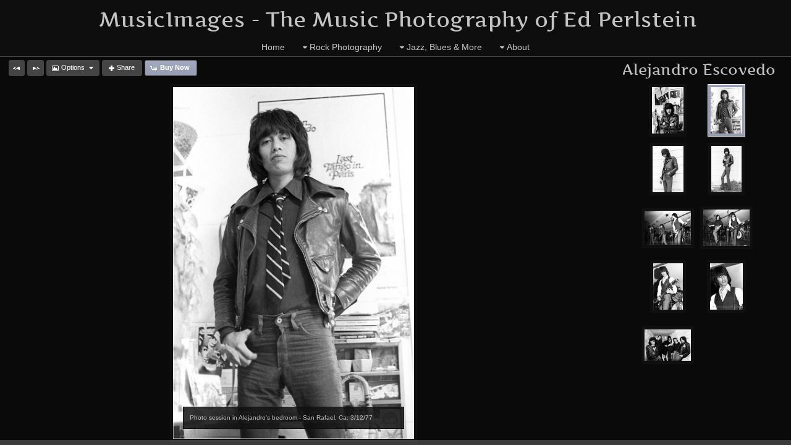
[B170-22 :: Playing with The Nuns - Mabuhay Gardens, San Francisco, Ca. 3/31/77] (668, 228)
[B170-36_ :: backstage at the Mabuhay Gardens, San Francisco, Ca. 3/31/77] (668, 345)
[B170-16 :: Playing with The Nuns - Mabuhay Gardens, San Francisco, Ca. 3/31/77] (668, 286)
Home (273, 47)
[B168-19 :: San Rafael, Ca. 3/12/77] (726, 169)
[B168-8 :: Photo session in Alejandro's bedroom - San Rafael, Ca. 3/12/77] (726, 110)
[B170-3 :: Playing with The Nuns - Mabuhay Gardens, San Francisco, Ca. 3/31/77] (726, 228)
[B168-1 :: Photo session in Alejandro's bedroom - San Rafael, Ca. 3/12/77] (668, 110)
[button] (17, 68)
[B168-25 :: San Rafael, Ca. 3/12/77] (668, 169)
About (518, 47)
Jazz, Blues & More (444, 47)
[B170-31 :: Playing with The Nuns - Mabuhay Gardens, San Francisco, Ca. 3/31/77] (726, 286)
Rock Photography (346, 47)
